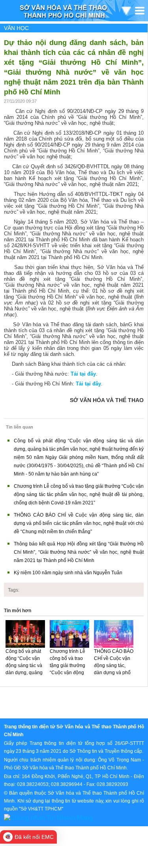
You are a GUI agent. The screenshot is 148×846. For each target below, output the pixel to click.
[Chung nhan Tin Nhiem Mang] (48, 817)
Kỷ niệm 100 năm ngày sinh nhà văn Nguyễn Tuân (68, 572)
